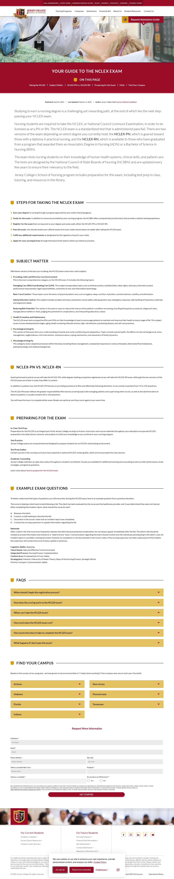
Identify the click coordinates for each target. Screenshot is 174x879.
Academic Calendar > (29, 837)
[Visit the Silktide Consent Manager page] (118, 870)
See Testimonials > (83, 844)
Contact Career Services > (31, 844)
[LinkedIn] (138, 835)
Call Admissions (50, 3)
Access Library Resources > (31, 840)
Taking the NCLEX (37, 85)
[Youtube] (153, 835)
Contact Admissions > (85, 847)
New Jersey (99, 684)
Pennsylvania (99, 694)
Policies (114, 3)
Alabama (18, 694)
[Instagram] (131, 835)
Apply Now (65, 3)
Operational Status (156, 874)
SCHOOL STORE (135, 3)
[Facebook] (123, 835)
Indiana (17, 714)
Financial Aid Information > (87, 840)
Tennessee (98, 704)
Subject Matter (56, 85)
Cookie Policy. (100, 862)
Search (105, 3)
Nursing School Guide (82, 3)
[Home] (25, 14)
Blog (97, 3)
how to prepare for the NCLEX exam (42, 470)
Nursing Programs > (84, 837)
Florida (17, 704)
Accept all (60, 870)
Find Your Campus (137, 85)
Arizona (18, 684)
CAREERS (124, 3)
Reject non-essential (81, 870)
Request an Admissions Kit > (87, 851)
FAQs (122, 85)
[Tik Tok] (145, 835)
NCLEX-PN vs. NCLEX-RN (78, 85)
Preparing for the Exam (105, 85)
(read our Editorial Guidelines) (126, 102)
